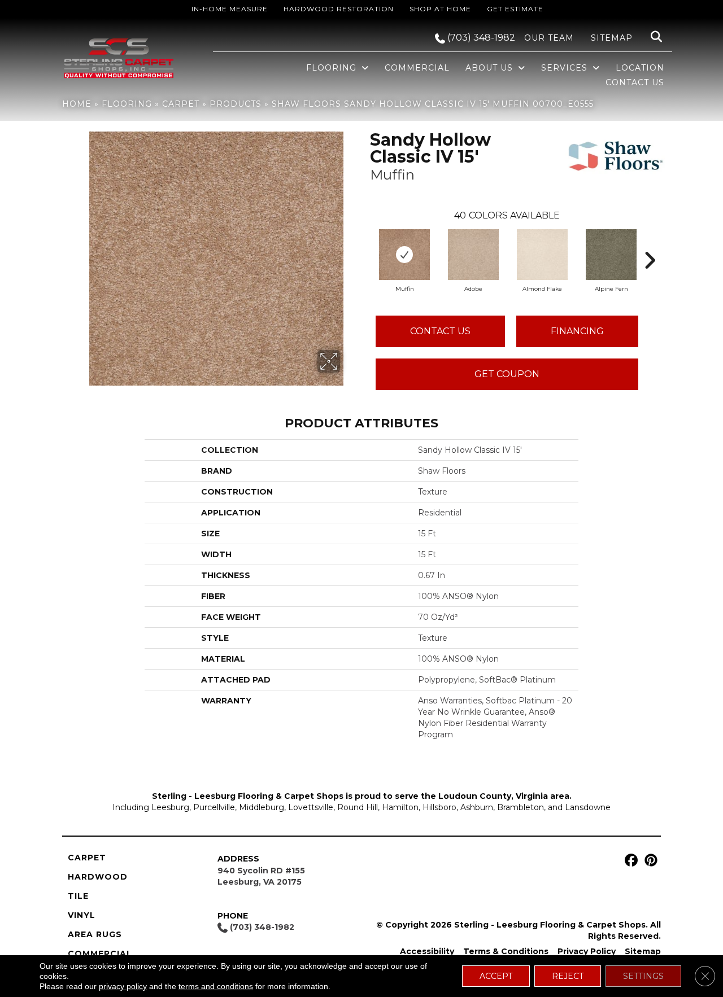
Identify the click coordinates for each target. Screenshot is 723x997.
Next (649, 243)
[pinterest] (649, 861)
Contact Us (440, 331)
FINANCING (577, 331)
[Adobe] (473, 254)
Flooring (127, 104)
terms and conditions (215, 986)
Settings (643, 976)
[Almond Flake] (542, 254)
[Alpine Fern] (611, 254)
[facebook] (629, 861)
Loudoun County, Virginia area (503, 796)
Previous (364, 243)
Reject (567, 976)
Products (236, 104)
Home (77, 104)
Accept (496, 976)
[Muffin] (404, 254)
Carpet (180, 104)
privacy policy (123, 986)
